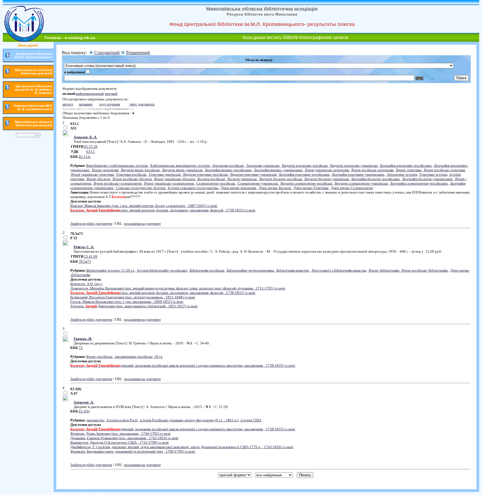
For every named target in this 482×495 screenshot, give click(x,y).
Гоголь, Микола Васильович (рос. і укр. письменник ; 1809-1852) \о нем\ (127, 302)
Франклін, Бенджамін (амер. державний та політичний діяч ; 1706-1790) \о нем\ (132, 451)
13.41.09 (90, 256)
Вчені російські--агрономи (372, 170)
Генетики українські (164, 174)
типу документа (142, 104)
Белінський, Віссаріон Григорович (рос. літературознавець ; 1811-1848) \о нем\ (132, 297)
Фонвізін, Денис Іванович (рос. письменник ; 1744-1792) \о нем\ (120, 433)
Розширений (138, 52)
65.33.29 (90, 146)
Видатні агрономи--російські (304, 165)
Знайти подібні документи (91, 223)
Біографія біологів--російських (375, 179)
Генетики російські (130, 174)
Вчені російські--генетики (444, 170)
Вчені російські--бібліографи (424, 270)
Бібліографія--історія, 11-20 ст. (110, 270)
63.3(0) (84, 411)
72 (81, 348)
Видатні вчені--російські (140, 170)
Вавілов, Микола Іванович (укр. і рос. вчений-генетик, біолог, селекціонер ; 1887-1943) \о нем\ (144, 206)
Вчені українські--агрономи (326, 170)
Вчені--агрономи (105, 170)
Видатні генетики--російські (205, 174)
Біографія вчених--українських (278, 170)
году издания (109, 104)
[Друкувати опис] (65, 135)
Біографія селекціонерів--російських (419, 183)
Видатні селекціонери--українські (361, 183)
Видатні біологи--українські (326, 179)
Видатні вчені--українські (182, 170)
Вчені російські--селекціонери (117, 183)
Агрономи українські (262, 165)
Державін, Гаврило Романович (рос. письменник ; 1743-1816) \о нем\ (124, 438)
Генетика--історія (433, 174)
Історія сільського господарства (192, 188)
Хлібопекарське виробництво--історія (179, 165)
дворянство (95, 420)
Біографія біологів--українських (427, 179)
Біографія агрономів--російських (405, 165)
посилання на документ (142, 223)
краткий (111, 93)
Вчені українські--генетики (92, 174)
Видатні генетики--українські (253, 174)
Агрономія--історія (401, 174)
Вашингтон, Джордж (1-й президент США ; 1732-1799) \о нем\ (119, 442)
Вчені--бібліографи (383, 270)
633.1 (90, 151)
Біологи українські (242, 179)
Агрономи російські (227, 165)
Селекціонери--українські (257, 183)
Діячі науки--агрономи (238, 188)
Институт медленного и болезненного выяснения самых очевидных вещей (53, 493)
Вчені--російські (99, 356)
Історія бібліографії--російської (161, 270)
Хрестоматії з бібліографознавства (338, 270)
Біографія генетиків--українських (357, 174)
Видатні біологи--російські (280, 179)
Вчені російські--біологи (132, 179)
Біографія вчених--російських (228, 170)
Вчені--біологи (98, 179)
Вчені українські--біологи (174, 179)
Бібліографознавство (292, 270)
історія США (250, 420)
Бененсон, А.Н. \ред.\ (86, 284)
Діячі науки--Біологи (274, 188)
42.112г (85, 156)
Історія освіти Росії (122, 420)
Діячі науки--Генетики (310, 188)
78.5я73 (85, 261)
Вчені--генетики (408, 170)
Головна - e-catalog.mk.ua (70, 37)
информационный (90, 93)
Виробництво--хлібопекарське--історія (117, 165)
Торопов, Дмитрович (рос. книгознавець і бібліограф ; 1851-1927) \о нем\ (134, 306)
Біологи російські (211, 179)
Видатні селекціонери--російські (306, 183)
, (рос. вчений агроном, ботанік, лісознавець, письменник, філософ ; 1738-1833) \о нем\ (163, 210)
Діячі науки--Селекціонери (351, 188)
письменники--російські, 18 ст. (138, 356)
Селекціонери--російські (215, 183)
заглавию (86, 104)
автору (67, 104)
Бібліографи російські (206, 270)
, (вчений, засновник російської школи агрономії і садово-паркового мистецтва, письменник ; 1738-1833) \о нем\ (182, 365)
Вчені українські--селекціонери (168, 183)
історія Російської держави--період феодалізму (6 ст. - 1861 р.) (188, 420)
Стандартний (107, 52)
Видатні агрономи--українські (353, 165)
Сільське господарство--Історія (140, 188)
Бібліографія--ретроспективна (250, 270)
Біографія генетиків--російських (304, 174)
